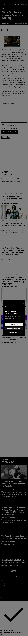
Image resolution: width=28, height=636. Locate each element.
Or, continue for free (14, 332)
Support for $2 (14, 324)
